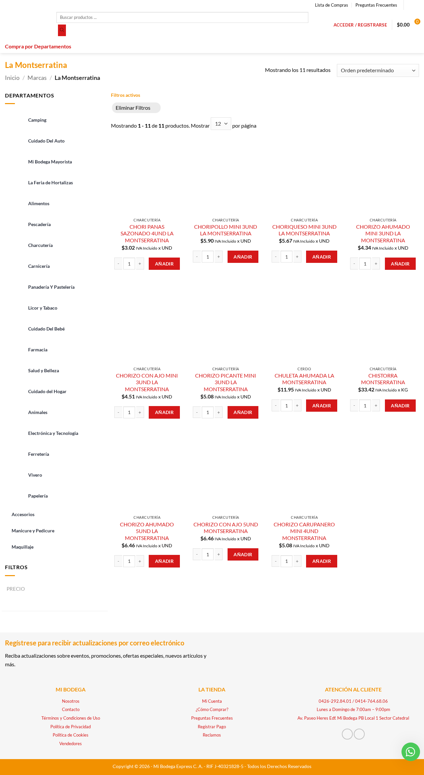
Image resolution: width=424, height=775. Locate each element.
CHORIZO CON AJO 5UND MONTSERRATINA (225, 527)
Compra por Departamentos (38, 46)
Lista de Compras (331, 5)
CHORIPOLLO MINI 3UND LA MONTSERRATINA (225, 230)
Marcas (37, 77)
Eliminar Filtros (133, 107)
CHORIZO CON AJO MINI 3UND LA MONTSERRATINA (147, 382)
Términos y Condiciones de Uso (70, 718)
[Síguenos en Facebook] (409, 5)
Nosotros (71, 701)
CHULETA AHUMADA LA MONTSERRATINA (304, 379)
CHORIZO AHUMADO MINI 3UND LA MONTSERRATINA (383, 233)
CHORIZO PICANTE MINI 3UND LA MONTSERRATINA (225, 382)
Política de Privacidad (70, 726)
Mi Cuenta (212, 701)
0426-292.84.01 (335, 701)
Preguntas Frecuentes (376, 5)
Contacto (71, 709)
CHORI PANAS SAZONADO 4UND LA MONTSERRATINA (147, 233)
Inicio (12, 77)
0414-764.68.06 (371, 701)
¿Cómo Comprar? (212, 709)
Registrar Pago (212, 726)
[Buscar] (62, 30)
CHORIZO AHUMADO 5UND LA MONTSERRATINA (147, 531)
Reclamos (212, 735)
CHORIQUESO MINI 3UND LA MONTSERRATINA (304, 230)
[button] (360, 24)
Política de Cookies (70, 735)
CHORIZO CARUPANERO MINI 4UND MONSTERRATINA (304, 531)
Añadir (164, 264)
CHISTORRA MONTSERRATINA (383, 379)
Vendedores (70, 743)
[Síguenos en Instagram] (416, 5)
